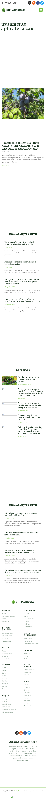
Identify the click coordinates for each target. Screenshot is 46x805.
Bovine (4, 673)
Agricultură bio (6, 656)
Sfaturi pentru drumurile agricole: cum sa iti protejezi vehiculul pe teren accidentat (22, 571)
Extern (4, 619)
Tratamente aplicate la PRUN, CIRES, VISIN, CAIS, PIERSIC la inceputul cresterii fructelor (20, 145)
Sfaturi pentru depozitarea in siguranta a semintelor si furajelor (22, 514)
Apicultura (27, 613)
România (4, 613)
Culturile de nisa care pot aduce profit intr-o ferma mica (20, 533)
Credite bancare (6, 638)
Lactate (4, 668)
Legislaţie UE (27, 672)
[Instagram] (29, 3)
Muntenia (27, 700)
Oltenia (26, 703)
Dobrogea (27, 692)
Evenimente (5, 621)
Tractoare (26, 653)
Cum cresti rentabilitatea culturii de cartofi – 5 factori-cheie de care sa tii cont (22, 300)
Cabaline (4, 681)
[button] (41, 10)
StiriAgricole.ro (18, 791)
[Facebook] (38, 3)
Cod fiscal (27, 675)
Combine (26, 656)
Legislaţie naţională (29, 669)
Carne (4, 670)
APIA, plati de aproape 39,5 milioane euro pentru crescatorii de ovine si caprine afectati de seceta (22, 281)
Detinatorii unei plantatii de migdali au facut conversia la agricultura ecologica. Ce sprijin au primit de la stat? (30, 430)
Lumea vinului (6, 707)
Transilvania (27, 706)
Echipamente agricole (30, 659)
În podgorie (5, 699)
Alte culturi (5, 659)
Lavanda (26, 621)
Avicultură (5, 686)
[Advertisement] (23, 59)
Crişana (26, 690)
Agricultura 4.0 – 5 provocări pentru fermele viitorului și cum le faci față (19, 551)
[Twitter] (42, 3)
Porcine (4, 678)
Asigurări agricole (7, 641)
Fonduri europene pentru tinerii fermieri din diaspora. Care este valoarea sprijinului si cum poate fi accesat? (31, 392)
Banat (26, 685)
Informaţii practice (7, 712)
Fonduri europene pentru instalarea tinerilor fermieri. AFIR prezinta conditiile (30, 405)
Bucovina (27, 687)
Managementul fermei (8, 616)
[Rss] (34, 3)
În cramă (4, 701)
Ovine (4, 676)
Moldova (26, 698)
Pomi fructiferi (28, 627)
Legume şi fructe (7, 653)
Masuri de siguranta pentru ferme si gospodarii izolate (20, 263)
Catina (26, 616)
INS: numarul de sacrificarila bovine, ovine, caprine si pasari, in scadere (20, 243)
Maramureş (27, 695)
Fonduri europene (7, 636)
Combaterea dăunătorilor (31, 644)
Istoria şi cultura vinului (9, 709)
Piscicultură (5, 689)
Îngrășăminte (28, 641)
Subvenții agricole (7, 633)
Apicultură (5, 683)
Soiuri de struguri (7, 704)
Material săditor (28, 638)
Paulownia (27, 624)
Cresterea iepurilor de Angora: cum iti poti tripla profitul (29, 417)
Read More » (6, 166)
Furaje (4, 651)
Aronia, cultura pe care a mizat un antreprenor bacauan (28, 379)
